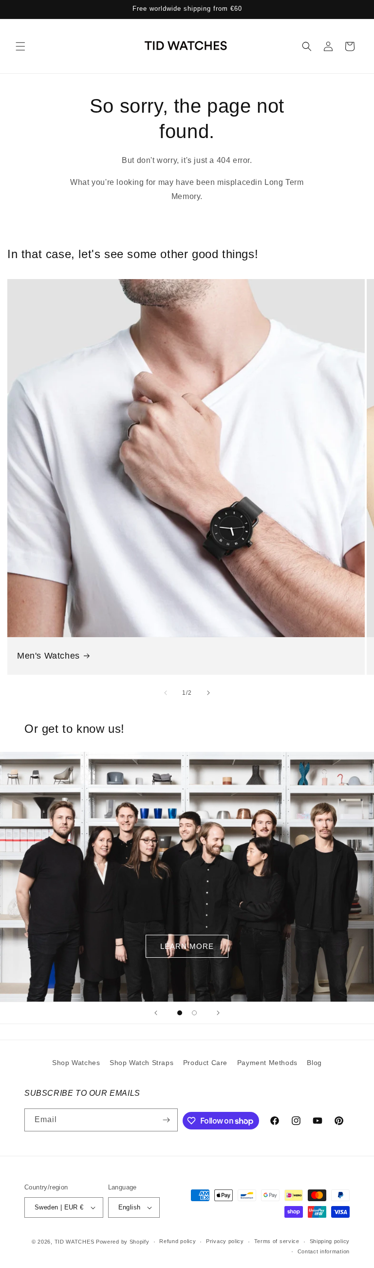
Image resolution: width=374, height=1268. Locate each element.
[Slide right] (208, 693)
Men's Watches (48, 656)
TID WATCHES (74, 1242)
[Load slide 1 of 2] (179, 1013)
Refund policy (177, 1241)
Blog (314, 1063)
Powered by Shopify (123, 1242)
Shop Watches (76, 1063)
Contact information (324, 1251)
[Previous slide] (156, 1013)
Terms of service (276, 1241)
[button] (20, 46)
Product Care (205, 1063)
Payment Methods (267, 1063)
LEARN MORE (187, 946)
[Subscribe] (166, 1119)
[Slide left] (165, 693)
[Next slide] (218, 1013)
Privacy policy (225, 1241)
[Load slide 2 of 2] (194, 1013)
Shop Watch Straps (141, 1063)
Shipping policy (330, 1241)
